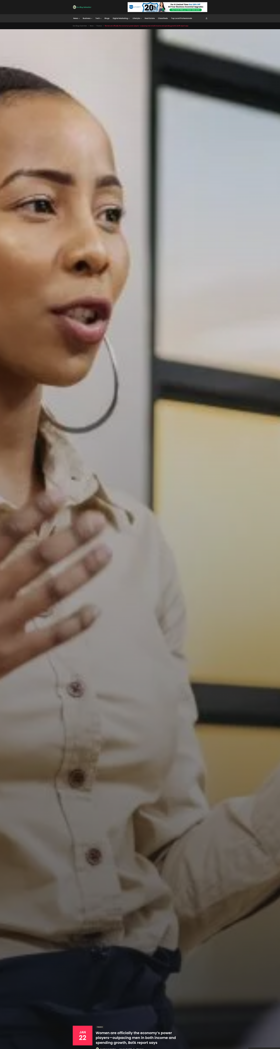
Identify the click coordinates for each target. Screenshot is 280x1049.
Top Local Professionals (181, 18)
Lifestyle (136, 18)
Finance (100, 1027)
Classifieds (163, 18)
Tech (97, 18)
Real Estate (150, 18)
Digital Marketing (120, 18)
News (75, 18)
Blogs (107, 18)
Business (87, 18)
